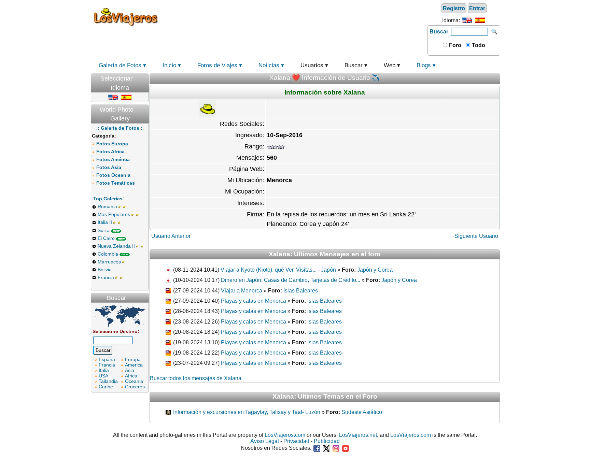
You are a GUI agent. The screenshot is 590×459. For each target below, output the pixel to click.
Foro (454, 45)
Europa (133, 359)
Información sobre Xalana (324, 92)
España (107, 359)
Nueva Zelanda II (116, 246)
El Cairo (106, 238)
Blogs (424, 65)
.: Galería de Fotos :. (120, 128)
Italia (104, 370)
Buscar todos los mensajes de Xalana (195, 378)
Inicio (169, 65)
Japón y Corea (375, 270)
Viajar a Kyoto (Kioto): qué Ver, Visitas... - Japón (278, 270)
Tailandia (108, 381)
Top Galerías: (108, 198)
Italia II (105, 222)
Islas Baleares (300, 290)
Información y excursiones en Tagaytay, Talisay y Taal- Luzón (246, 412)
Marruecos (109, 261)
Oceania (134, 381)
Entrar (477, 8)
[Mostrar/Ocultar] (145, 77)
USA (103, 375)
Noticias (268, 65)
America (134, 365)
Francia (106, 277)
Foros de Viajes (217, 65)
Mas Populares (114, 214)
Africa (131, 375)
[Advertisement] (294, 16)
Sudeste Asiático (361, 412)
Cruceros (135, 386)
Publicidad (327, 441)
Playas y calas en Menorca (253, 301)
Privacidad (296, 441)
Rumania (107, 206)
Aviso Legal (264, 441)
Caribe (106, 386)
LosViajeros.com (285, 435)
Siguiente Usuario (476, 236)
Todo (477, 45)
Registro (454, 8)
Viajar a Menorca (241, 290)
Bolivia (105, 269)
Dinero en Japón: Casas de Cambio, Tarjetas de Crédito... (290, 280)
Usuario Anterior (171, 236)
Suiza (104, 230)
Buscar (439, 31)
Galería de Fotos (120, 65)
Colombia (108, 254)
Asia (129, 370)
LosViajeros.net (358, 435)
